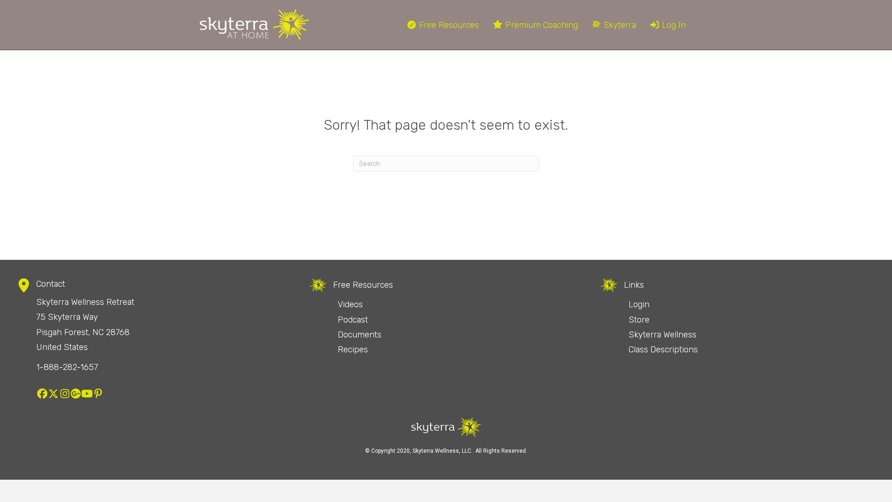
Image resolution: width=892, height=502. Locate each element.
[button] (42, 394)
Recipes (353, 349)
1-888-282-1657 (67, 367)
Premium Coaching (540, 25)
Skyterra (618, 25)
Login (639, 304)
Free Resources (448, 25)
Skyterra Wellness (662, 335)
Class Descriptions (663, 349)
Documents (359, 335)
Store (639, 320)
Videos (350, 304)
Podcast (353, 320)
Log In (673, 25)
